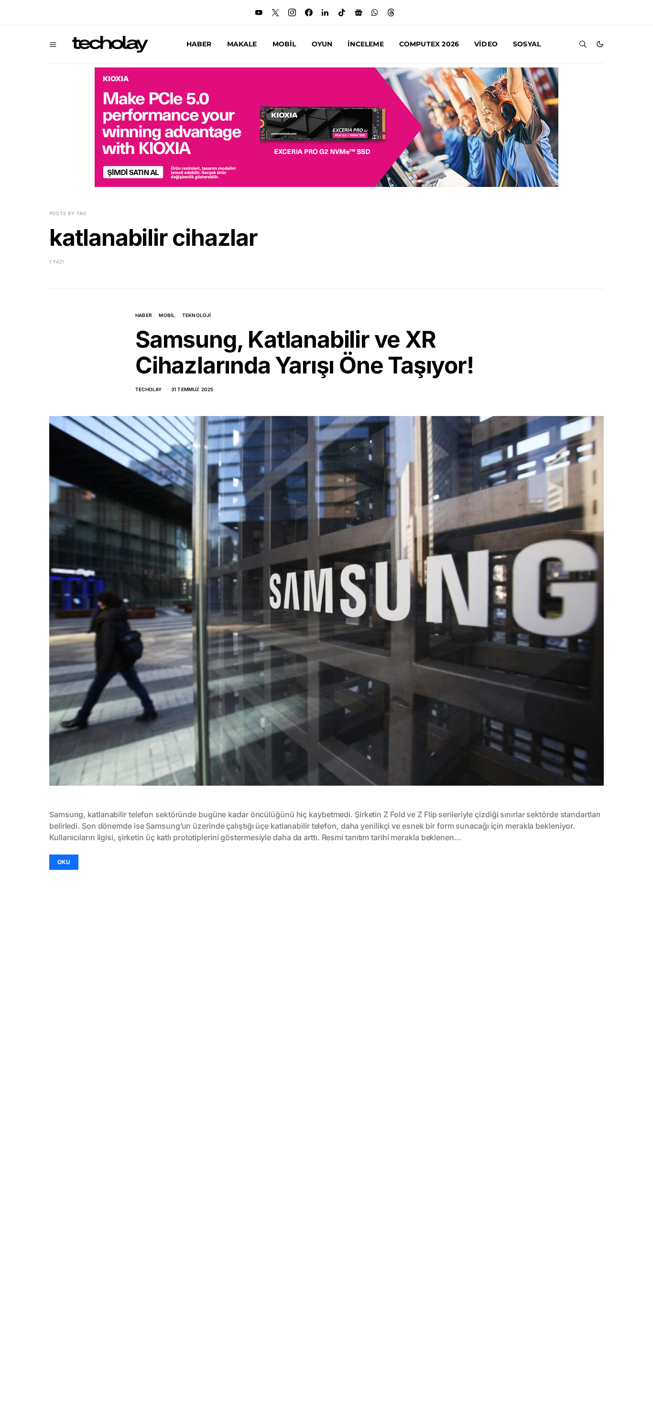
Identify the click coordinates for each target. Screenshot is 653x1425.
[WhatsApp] (374, 12)
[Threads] (391, 12)
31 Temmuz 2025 (192, 389)
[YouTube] (258, 12)
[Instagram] (292, 12)
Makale (242, 44)
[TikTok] (342, 12)
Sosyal (527, 44)
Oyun (322, 44)
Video (486, 44)
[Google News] (358, 12)
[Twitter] (275, 12)
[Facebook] (309, 12)
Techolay (148, 389)
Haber (199, 44)
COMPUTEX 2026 (429, 44)
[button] (600, 44)
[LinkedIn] (325, 12)
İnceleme (365, 44)
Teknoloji (196, 315)
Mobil (284, 44)
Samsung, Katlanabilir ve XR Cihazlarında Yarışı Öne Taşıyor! (304, 352)
